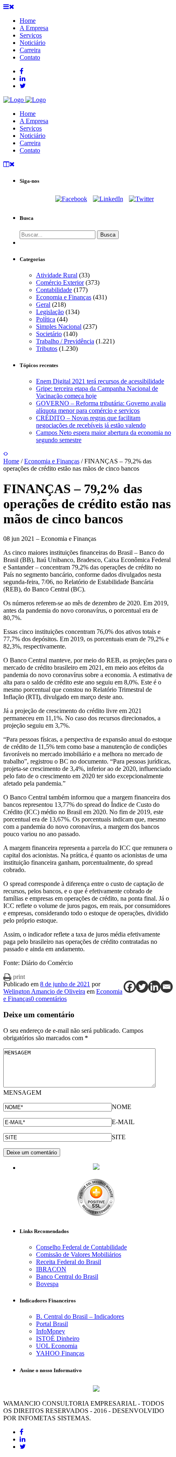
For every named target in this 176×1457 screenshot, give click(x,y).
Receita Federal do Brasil (68, 1261)
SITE (119, 1137)
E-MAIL (123, 1121)
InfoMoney (50, 1331)
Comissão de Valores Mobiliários (78, 1254)
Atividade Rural (56, 275)
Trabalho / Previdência (65, 341)
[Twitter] (141, 198)
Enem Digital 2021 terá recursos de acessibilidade (100, 381)
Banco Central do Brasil (67, 1276)
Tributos (46, 348)
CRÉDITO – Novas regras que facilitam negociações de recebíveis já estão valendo (91, 421)
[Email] (166, 987)
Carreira (30, 143)
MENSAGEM (22, 1092)
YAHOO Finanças (60, 1353)
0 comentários (49, 998)
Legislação (50, 311)
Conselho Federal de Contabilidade (81, 1247)
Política (45, 319)
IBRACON (51, 1269)
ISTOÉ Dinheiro (57, 1338)
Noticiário (32, 135)
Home (28, 113)
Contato (30, 150)
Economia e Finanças (63, 297)
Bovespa (47, 1283)
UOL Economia (56, 1345)
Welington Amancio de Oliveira (44, 991)
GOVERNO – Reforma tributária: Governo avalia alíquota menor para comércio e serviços (101, 407)
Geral (43, 304)
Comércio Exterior (60, 282)
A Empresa (34, 120)
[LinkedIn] (108, 198)
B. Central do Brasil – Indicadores (80, 1316)
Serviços (31, 128)
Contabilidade (54, 289)
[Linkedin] (154, 987)
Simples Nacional (58, 326)
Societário (49, 333)
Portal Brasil (52, 1323)
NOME (121, 1106)
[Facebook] (71, 198)
